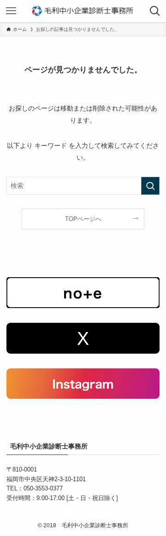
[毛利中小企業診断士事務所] (83, 11)
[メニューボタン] (11, 11)
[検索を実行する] (150, 186)
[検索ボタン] (155, 11)
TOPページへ (83, 219)
